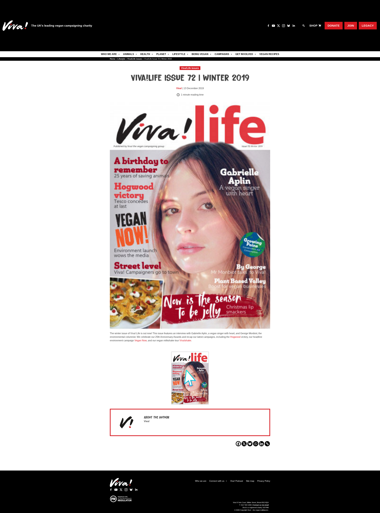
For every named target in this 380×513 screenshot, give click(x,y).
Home (112, 59)
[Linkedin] (261, 443)
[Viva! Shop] (319, 25)
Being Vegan (200, 54)
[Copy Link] (267, 443)
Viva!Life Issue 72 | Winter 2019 (190, 78)
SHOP (313, 25)
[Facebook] (238, 443)
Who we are (109, 54)
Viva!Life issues (134, 59)
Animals (128, 54)
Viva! (179, 88)
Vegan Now (140, 340)
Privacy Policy (263, 481)
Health (145, 54)
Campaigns (222, 54)
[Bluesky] (249, 443)
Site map (250, 481)
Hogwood (235, 337)
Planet (161, 54)
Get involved (244, 54)
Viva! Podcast (236, 481)
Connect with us (216, 481)
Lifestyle (178, 54)
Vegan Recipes (269, 54)
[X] (244, 443)
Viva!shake (185, 340)
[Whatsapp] (255, 443)
